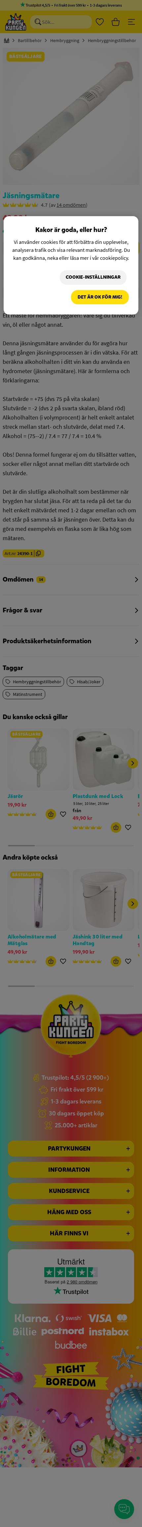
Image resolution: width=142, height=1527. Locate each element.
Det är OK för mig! (100, 297)
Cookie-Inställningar (93, 277)
